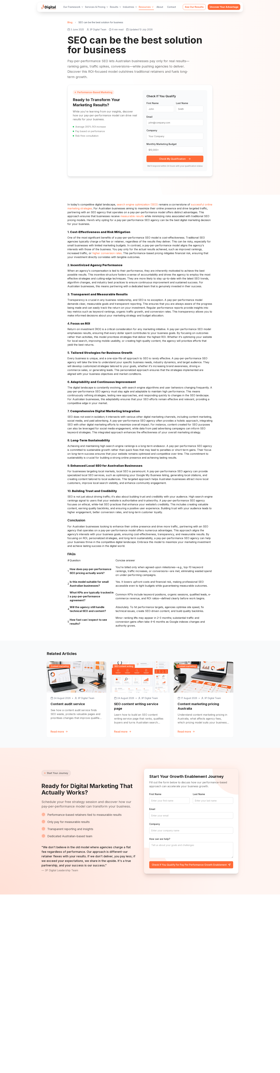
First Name (152, 103)
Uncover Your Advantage (224, 7)
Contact (171, 7)
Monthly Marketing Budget (161, 144)
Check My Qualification (172, 158)
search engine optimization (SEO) (137, 204)
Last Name (182, 103)
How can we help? (159, 839)
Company (151, 130)
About (160, 7)
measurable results (132, 216)
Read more (57, 731)
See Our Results (194, 7)
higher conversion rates (107, 253)
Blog (69, 22)
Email (149, 116)
